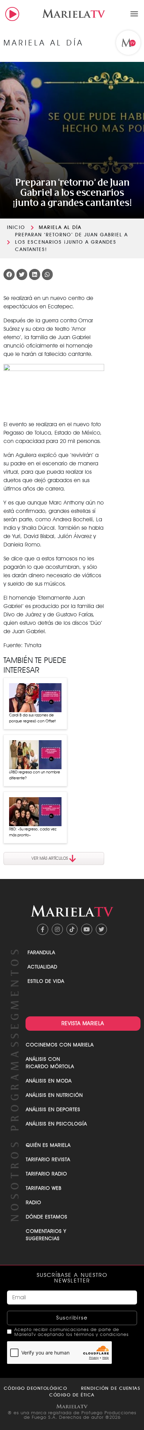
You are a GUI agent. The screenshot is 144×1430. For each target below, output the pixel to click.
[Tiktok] (72, 929)
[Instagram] (57, 929)
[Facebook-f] (42, 929)
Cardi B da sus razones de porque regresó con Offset (32, 718)
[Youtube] (86, 929)
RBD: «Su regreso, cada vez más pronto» (32, 832)
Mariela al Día (60, 227)
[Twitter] (101, 929)
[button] (134, 13)
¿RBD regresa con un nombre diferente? (34, 775)
